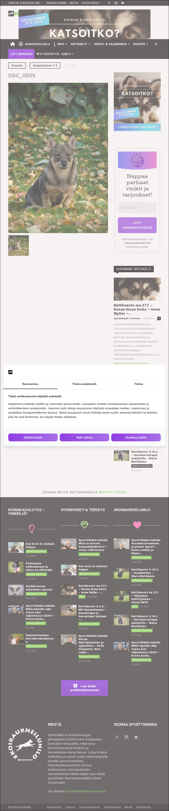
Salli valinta (84, 437)
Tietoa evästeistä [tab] (84, 384)
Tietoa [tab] (138, 384)
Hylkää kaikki (33, 437)
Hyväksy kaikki (136, 437)
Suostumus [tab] (30, 384)
